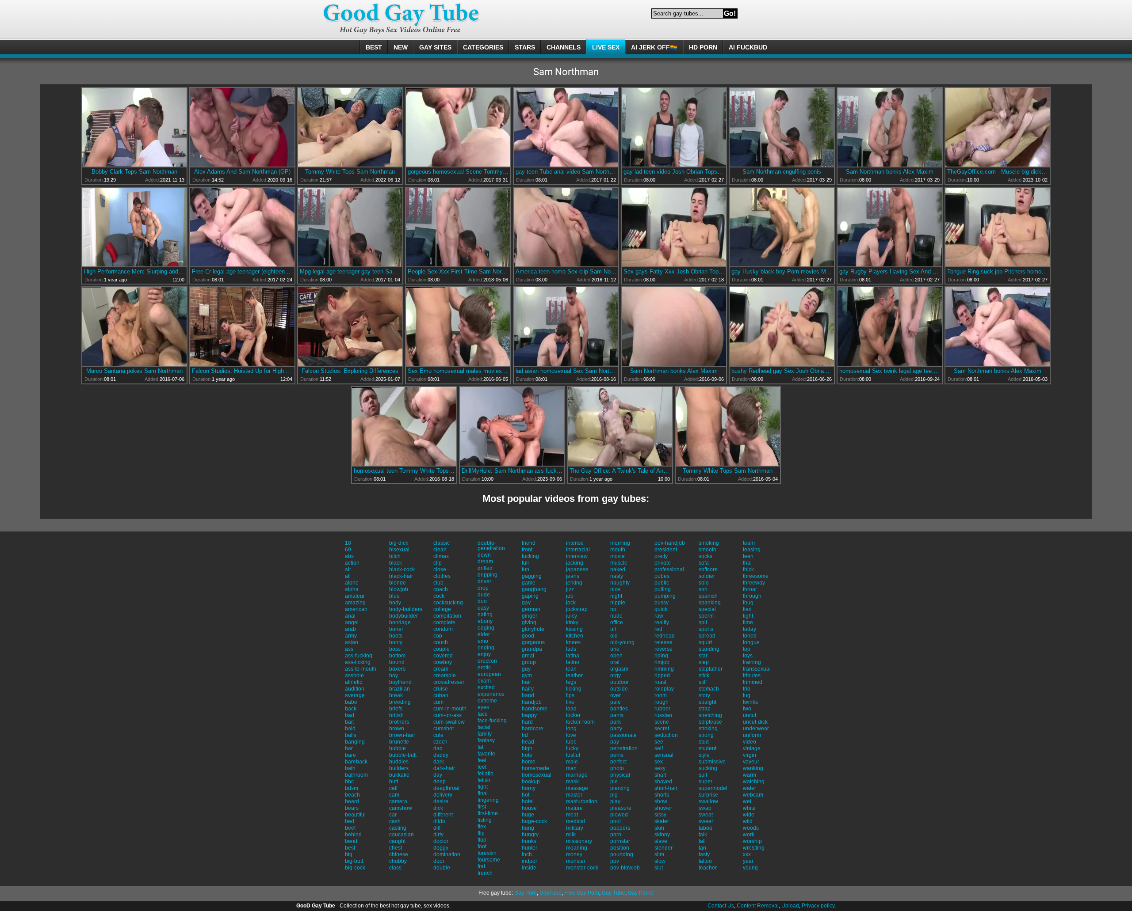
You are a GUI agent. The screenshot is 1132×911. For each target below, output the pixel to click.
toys (748, 655)
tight (748, 616)
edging (486, 627)
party (616, 728)
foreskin (487, 853)
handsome (534, 708)
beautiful (355, 814)
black (395, 563)
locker (573, 715)
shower (663, 808)
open (616, 655)
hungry (530, 834)
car (393, 814)
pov (614, 861)
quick (660, 609)
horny (528, 788)
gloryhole (533, 629)
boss (395, 649)
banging (355, 741)
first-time (488, 813)
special (707, 609)
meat (572, 814)
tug (746, 695)
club (438, 582)
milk (571, 834)
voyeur (751, 761)
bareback (356, 761)
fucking (530, 556)
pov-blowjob (625, 867)
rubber (662, 708)
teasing (752, 549)
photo (617, 768)
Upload (790, 906)
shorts (661, 794)
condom (443, 629)
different (443, 814)
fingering (488, 800)
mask (572, 781)
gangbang (534, 589)
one (615, 649)
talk (703, 834)
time (748, 622)
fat (480, 747)
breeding (400, 702)
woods (751, 828)
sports (706, 629)
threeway (754, 582)
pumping (665, 596)
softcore (708, 569)
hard (527, 722)
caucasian (401, 834)
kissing (574, 629)
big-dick (398, 543)
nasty (616, 576)
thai (747, 563)
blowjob (398, 589)
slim (659, 854)
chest (395, 847)
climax (441, 556)
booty (395, 642)
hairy (528, 688)
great (528, 655)
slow (659, 861)
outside (619, 688)
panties (619, 708)
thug (748, 602)
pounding (621, 854)
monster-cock (582, 867)
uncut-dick (755, 722)
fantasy (486, 740)
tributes (752, 675)
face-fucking (492, 720)
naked (617, 569)
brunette (399, 741)
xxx (747, 854)
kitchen (574, 635)
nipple (617, 602)
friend (528, 543)
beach (352, 794)
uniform (752, 735)
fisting (485, 820)
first (482, 806)
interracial (578, 549)
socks (705, 556)
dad (438, 748)
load (571, 708)
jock (571, 602)
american (356, 609)
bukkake (399, 775)
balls (350, 735)
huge (528, 814)
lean (571, 669)
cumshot (443, 728)
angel (352, 622)
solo (704, 582)
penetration (624, 748)
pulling (662, 589)
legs (571, 682)
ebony (485, 621)
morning (620, 543)
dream (485, 561)
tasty (704, 854)
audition (354, 688)
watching (754, 781)
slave (660, 841)
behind (353, 834)
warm (749, 775)
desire (440, 801)
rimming (664, 669)
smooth (707, 549)
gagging (532, 576)
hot (525, 794)
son (703, 589)
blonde (397, 582)
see (658, 741)
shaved (663, 781)
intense (575, 543)
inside (529, 867)
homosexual (536, 775)
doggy (440, 847)
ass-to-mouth (360, 669)
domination (446, 854)
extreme (487, 700)
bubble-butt (403, 755)
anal (350, 616)
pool (615, 821)
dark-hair (444, 768)
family (485, 733)
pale (615, 702)
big (348, 854)
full (525, 563)
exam (484, 680)
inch (527, 854)
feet (482, 767)
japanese (577, 569)
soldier (707, 576)
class (395, 867)
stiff (703, 682)
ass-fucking (358, 655)
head (528, 741)
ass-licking (358, 662)
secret (661, 728)
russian (663, 715)
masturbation (581, 801)
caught (397, 841)
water (749, 788)
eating (485, 614)
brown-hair (402, 735)
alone (352, 582)
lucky (572, 748)
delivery (442, 794)
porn (615, 834)
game (528, 582)
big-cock (355, 867)
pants (616, 715)
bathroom (356, 775)
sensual (663, 755)
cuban (440, 695)
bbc (349, 781)
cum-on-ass (447, 715)
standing (709, 649)
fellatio (485, 773)
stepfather (711, 669)
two (747, 708)
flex (482, 826)
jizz (570, 589)
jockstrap (577, 609)
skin (659, 828)
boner (396, 629)
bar (349, 748)
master (574, 794)
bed (349, 821)
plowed (619, 814)
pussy (661, 602)
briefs (395, 708)
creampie (444, 675)
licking (573, 688)
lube (571, 741)
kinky (572, 622)
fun (525, 569)
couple (441, 649)
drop (483, 588)
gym (527, 675)
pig (614, 794)
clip (437, 563)
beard (352, 801)
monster (575, 861)
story (704, 695)
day (437, 775)
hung (528, 828)
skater (661, 821)
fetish (484, 780)
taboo (705, 828)
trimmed (752, 682)
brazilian (399, 688)
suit (703, 775)
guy (526, 669)
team (749, 543)
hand (528, 695)
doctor (440, 841)
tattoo (705, 861)
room (660, 695)
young (750, 867)
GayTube (550, 893)
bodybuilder (403, 616)
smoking (709, 543)
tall (702, 841)
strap (705, 708)
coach (440, 589)
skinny (662, 834)
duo (482, 601)
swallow (708, 801)
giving (529, 622)
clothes (442, 576)
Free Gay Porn (581, 893)
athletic (353, 682)
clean (440, 549)
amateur (355, 596)
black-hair (401, 576)
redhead (664, 635)
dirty (438, 834)
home (528, 761)
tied (747, 609)
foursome (489, 859)
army (351, 635)
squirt (705, 642)
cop (437, 635)
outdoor (619, 682)
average (355, 695)
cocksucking (448, 602)
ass (349, 649)
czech (440, 741)
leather (574, 675)
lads (571, 649)
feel (482, 760)
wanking (753, 768)
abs (349, 556)
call (393, 788)
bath (350, 768)
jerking (574, 582)
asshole (354, 675)
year (748, 861)
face (483, 714)
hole (527, 755)
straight (707, 702)
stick (704, 675)
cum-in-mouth (450, 708)
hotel (528, 801)
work (748, 834)
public (661, 582)
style (704, 755)
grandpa (532, 649)
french (485, 873)
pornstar (620, 841)
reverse (663, 649)
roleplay (664, 688)
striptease (710, 722)
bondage (400, 622)
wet (747, 801)
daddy (440, 755)
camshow (400, 808)
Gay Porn (525, 893)
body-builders (405, 609)
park (615, 722)
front (527, 549)
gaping (530, 596)
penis (616, 755)
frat (481, 866)
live (570, 702)
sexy (659, 768)
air (348, 569)
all (348, 576)
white (749, 808)
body (395, 602)
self (658, 748)
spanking (710, 602)
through (752, 596)
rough (661, 702)
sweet (706, 821)
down (484, 555)
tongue (751, 642)
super (705, 781)
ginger (529, 616)
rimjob (661, 662)
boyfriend (400, 682)
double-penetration (491, 545)
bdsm (351, 788)
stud (704, 741)
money (574, 854)
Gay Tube (613, 893)
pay (614, 741)
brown (396, 728)
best (350, 847)
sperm (706, 616)
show (660, 801)
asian (351, 642)
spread (707, 635)
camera (398, 801)
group (529, 662)
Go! (730, 13)
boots (395, 635)
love (571, 735)
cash (395, 821)
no (613, 609)
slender (663, 847)
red (658, 629)
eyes (483, 707)
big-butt (354, 861)
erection (487, 661)
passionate (623, 735)
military (574, 828)
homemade (535, 768)
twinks (750, 702)
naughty (620, 582)
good (528, 635)
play (615, 801)
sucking (708, 768)
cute (438, 735)
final (483, 793)
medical (575, 821)
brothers (399, 722)
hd (525, 735)
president (665, 549)
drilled (485, 568)
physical (620, 775)
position (619, 847)
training (752, 662)
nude (616, 616)
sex (658, 761)
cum (438, 702)
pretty (661, 556)
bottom (397, 655)
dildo (439, 821)
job (570, 596)
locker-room (580, 722)
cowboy (442, 662)
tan (702, 847)
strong (706, 735)
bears (352, 808)
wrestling (754, 847)
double (441, 867)
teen (748, 556)
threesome (756, 576)
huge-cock (534, 821)
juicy (571, 616)
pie (614, 781)
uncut (749, 715)
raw (658, 616)
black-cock (402, 569)
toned (750, 635)
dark (438, 761)
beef (350, 828)
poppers (620, 828)
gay (526, 602)
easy (483, 608)
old (614, 635)
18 (348, 543)
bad (349, 715)
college (442, 609)
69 (348, 549)
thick (748, 569)
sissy (660, 814)
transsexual (757, 669)
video (749, 741)
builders (399, 768)
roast (660, 682)
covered (443, 655)
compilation (447, 616)
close (439, 569)
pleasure (620, 808)
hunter (529, 847)
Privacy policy (818, 906)
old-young (622, 642)
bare (350, 755)
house (529, 808)
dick (438, 808)
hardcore (532, 728)
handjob (532, 702)
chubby (398, 861)
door (438, 861)
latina (572, 655)
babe (351, 702)
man (571, 768)
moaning (576, 847)
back (350, 708)
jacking (574, 563)
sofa (704, 563)
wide (748, 814)
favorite (486, 753)
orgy (615, 675)
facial (484, 727)
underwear (756, 728)
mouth (617, 549)
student (707, 748)
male (572, 761)
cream (440, 669)
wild (748, 821)
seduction (666, 735)
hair (526, 682)
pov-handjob (669, 543)
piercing (620, 788)
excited (486, 687)
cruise (440, 688)
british (396, 715)
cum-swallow (449, 722)
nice (615, 589)
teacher (708, 867)
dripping (487, 574)
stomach (709, 688)
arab (350, 629)
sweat (706, 814)
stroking (708, 728)
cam (394, 794)
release (663, 642)
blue (394, 596)
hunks (529, 841)
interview (577, 556)
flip (481, 833)
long (571, 728)
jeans (572, 576)
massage (577, 788)
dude (484, 594)
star (703, 655)
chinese (398, 854)
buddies (399, 761)
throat (750, 589)
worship (752, 841)
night (616, 596)
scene (661, 722)
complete (444, 622)
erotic (484, 667)
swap (705, 808)
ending (486, 647)
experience (491, 694)
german (531, 609)
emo (483, 641)
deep (439, 781)
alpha (352, 589)
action (352, 563)
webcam (753, 794)
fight (483, 787)
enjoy (484, 654)
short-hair (665, 788)
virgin (749, 755)
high (527, 748)
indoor (529, 861)
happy (529, 715)
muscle (618, 563)
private (662, 563)
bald (350, 728)
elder (484, 634)
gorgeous (533, 642)
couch (440, 642)
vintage (752, 748)
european (489, 674)
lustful (573, 755)
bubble (397, 748)
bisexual (399, 549)
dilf (436, 828)
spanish (708, 596)
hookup (531, 781)
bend (351, 841)
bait (349, 722)
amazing (355, 602)
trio (746, 688)
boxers (397, 669)
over (615, 695)
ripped (662, 675)
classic (441, 543)
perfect (618, 761)
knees (573, 642)
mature (574, 808)
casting (397, 828)
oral (615, 662)
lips (570, 695)
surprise (708, 794)
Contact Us (721, 906)
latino (572, 662)
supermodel (713, 788)
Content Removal (758, 906)
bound (397, 662)
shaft (660, 775)
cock (438, 596)
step (704, 662)
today (749, 629)
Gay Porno (641, 893)
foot (482, 846)
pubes (661, 576)
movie (617, 556)
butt (393, 781)
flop (482, 840)
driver (484, 581)
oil (613, 629)
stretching (710, 715)
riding (661, 655)
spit (703, 622)
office (616, 622)
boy (393, 675)
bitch (395, 556)
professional (669, 569)
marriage (577, 775)
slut (658, 867)
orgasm (619, 669)
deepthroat (446, 788)
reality (661, 622)
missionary (579, 841)
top (746, 649)
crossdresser (448, 682)
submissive (712, 761)
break (396, 695)
